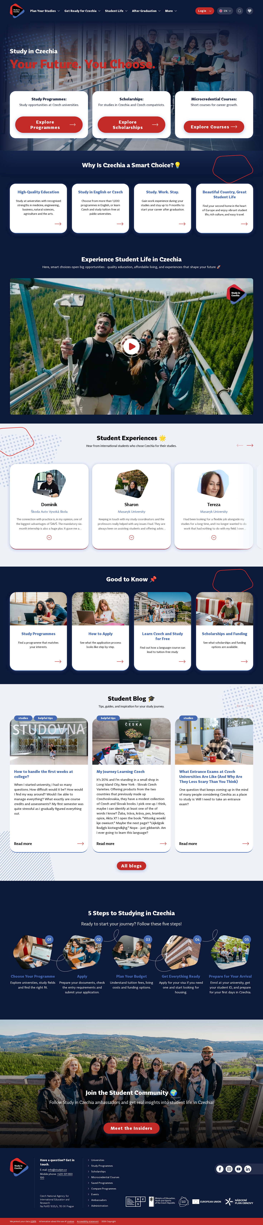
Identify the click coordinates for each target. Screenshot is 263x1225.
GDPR (33, 1221)
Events (95, 1194)
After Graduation (144, 11)
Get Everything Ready (181, 976)
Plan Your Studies (43, 11)
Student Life (114, 11)
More (169, 11)
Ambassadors (99, 1199)
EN (225, 10)
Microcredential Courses (105, 1177)
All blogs (131, 865)
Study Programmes (102, 1165)
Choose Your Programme (33, 976)
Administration (99, 1205)
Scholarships (98, 1171)
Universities (97, 1160)
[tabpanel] (131, 506)
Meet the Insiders (131, 1128)
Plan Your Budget (131, 976)
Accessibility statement (88, 1221)
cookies (70, 1221)
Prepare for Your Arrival (230, 976)
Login (202, 10)
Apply (82, 976)
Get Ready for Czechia (80, 11)
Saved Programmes (102, 1182)
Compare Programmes (103, 1188)
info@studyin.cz (57, 1169)
